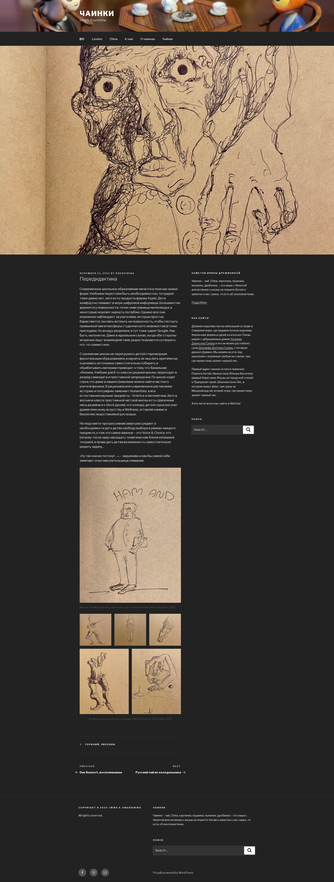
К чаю (129, 39)
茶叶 (82, 39)
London (97, 39)
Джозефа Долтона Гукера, (216, 347)
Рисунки (108, 744)
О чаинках (148, 39)
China (114, 39)
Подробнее (199, 302)
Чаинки (97, 13)
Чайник (167, 39)
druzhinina (125, 273)
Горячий (92, 744)
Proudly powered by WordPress (173, 872)
